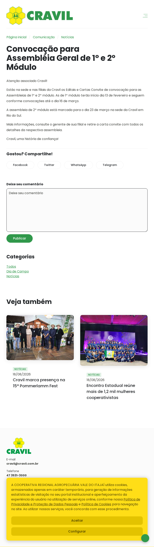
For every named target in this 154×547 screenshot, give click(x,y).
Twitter (49, 165)
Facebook (20, 165)
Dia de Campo (17, 271)
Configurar (77, 531)
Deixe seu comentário (24, 184)
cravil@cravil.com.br (22, 464)
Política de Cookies (96, 504)
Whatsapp (145, 538)
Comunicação (44, 37)
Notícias (67, 37)
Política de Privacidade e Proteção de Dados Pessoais (75, 502)
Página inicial (16, 37)
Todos (11, 266)
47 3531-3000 (16, 475)
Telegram (110, 165)
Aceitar (77, 520)
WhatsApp (78, 165)
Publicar (19, 238)
